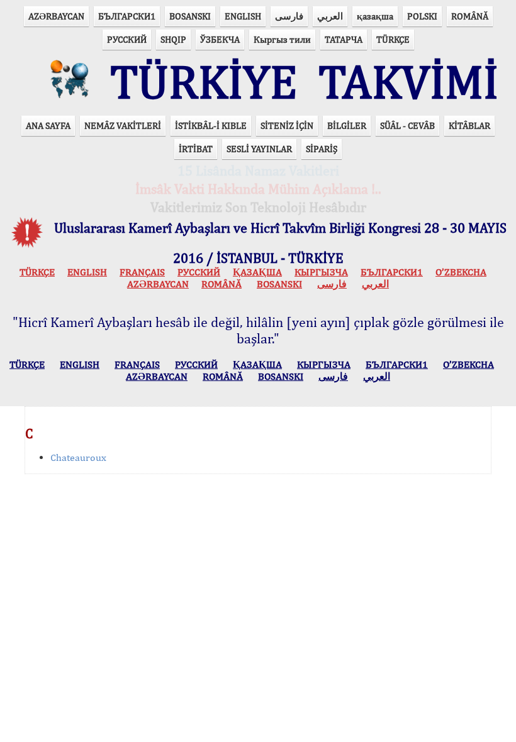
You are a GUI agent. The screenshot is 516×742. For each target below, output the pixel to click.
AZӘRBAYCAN (56, 16)
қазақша (375, 16)
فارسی (289, 16)
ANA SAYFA (48, 125)
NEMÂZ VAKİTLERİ (122, 125)
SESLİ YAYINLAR (259, 148)
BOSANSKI (190, 16)
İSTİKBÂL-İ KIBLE (211, 125)
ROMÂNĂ (469, 16)
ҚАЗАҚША (257, 272)
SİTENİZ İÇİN (287, 125)
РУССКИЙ (127, 39)
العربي (330, 16)
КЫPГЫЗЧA (321, 272)
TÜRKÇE (393, 39)
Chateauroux (78, 457)
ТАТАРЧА (343, 39)
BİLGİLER (346, 125)
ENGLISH (243, 16)
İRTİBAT (196, 148)
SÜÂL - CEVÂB (407, 125)
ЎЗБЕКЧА (220, 39)
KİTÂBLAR (469, 125)
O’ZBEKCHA (460, 272)
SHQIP (173, 39)
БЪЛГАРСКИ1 (126, 16)
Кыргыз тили (282, 39)
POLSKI (422, 16)
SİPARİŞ (321, 148)
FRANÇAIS (142, 272)
